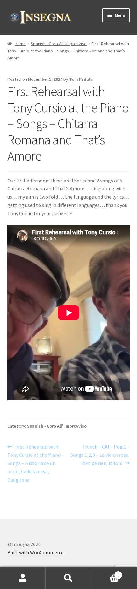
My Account (23, 578)
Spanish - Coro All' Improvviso (59, 43)
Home (20, 43)
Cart (105, 572)
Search (68, 578)
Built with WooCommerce (35, 552)
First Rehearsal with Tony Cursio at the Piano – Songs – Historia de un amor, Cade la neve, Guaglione (35, 463)
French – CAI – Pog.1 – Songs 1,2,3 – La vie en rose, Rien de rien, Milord (100, 454)
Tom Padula (81, 79)
